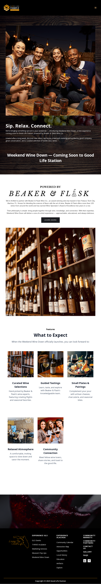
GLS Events (36, 540)
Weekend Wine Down (40, 557)
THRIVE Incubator (39, 545)
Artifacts (60, 563)
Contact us (88, 547)
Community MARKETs (89, 536)
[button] (96, 8)
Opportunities (62, 551)
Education (60, 559)
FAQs (85, 555)
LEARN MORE (50, 220)
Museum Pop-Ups (39, 553)
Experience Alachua (62, 536)
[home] (11, 7)
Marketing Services (39, 549)
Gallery (87, 552)
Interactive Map (63, 547)
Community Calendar (65, 542)
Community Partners (89, 542)
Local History (62, 555)
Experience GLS (40, 535)
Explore (59, 568)
